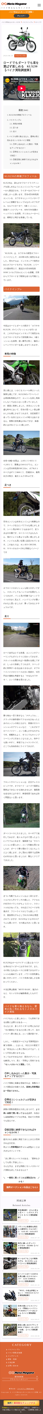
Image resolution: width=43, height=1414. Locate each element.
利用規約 (5, 1407)
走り (13, 131)
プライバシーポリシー (16, 1407)
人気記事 (11, 1362)
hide (25, 110)
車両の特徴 (16, 124)
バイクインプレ (27, 22)
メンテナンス (13, 1356)
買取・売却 (12, 1359)
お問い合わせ (13, 1366)
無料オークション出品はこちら (21, 1187)
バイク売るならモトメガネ (11, 22)
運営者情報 (19, 1377)
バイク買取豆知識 (15, 1353)
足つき (14, 128)
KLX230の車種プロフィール (19, 115)
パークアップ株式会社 (25, 1388)
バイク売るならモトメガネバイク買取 (25, 1392)
